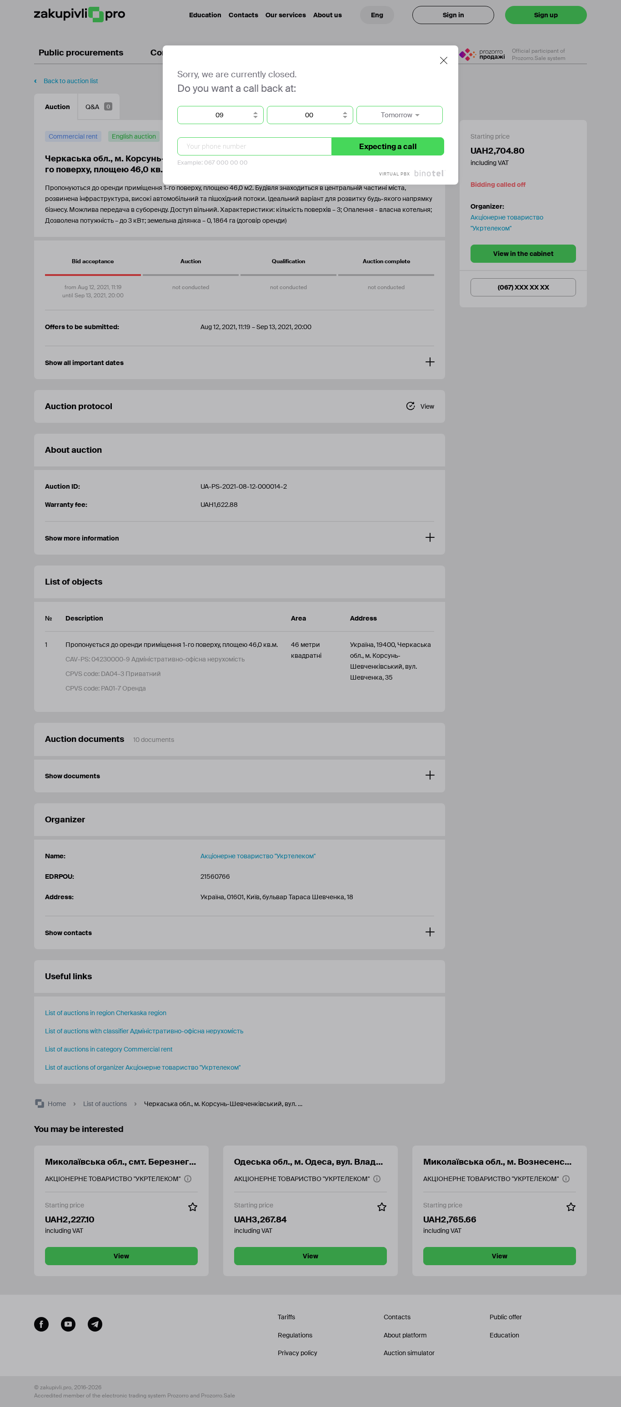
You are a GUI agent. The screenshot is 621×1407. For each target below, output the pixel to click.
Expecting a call (388, 146)
